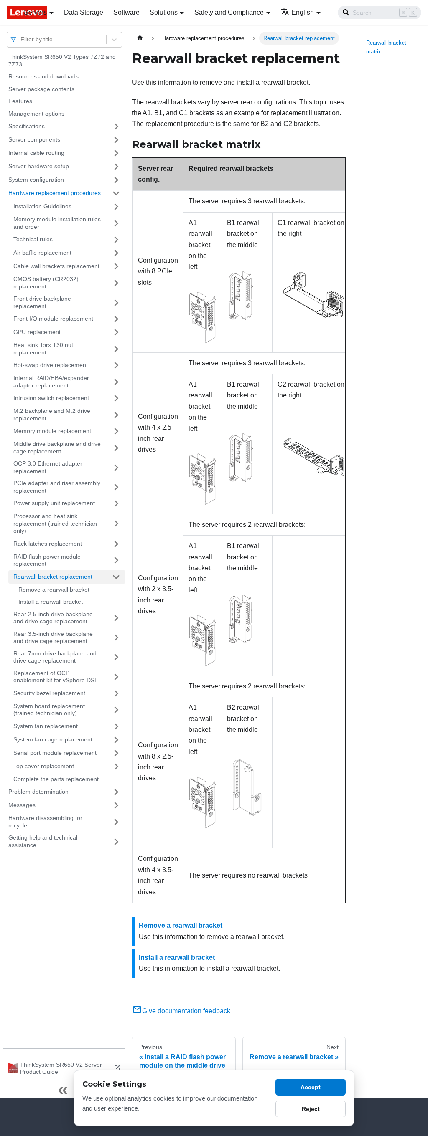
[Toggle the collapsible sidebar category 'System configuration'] (116, 180)
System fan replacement (45, 726)
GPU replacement (37, 332)
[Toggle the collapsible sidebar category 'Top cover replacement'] (116, 766)
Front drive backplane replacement (42, 302)
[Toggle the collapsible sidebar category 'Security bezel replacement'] (116, 693)
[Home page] (140, 38)
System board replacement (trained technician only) (49, 710)
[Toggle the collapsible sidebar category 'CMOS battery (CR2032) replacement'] (116, 283)
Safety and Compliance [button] (229, 12)
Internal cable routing (36, 152)
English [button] (302, 12)
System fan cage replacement (52, 739)
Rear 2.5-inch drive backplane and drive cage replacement (53, 618)
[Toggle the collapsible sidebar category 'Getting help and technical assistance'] (116, 841)
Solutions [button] (164, 12)
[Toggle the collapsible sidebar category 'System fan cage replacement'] (116, 739)
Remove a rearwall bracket (53, 589)
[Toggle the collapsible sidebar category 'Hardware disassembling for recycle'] (116, 822)
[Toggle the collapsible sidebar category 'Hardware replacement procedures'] (116, 193)
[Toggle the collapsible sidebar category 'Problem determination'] (116, 792)
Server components (34, 139)
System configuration (36, 179)
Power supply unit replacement (54, 503)
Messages (22, 805)
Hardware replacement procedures (54, 193)
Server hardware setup (38, 166)
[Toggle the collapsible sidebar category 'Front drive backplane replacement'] (116, 302)
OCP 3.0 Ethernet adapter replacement (47, 467)
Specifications (26, 126)
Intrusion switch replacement (51, 398)
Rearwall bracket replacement (52, 576)
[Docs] (9, 12)
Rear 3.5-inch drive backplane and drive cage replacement (53, 637)
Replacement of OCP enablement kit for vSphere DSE (55, 677)
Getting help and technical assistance (42, 841)
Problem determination (38, 791)
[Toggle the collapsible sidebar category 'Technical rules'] (116, 239)
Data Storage (83, 12)
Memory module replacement (52, 431)
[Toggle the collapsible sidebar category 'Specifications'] (116, 126)
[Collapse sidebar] (62, 1090)
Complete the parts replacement (56, 779)
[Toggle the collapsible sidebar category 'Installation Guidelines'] (116, 206)
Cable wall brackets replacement (56, 266)
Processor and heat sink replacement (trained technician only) (55, 523)
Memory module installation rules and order (57, 223)
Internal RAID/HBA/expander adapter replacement (51, 381)
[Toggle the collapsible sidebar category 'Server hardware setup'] (116, 166)
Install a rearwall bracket (50, 601)
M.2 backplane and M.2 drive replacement (51, 414)
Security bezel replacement (49, 693)
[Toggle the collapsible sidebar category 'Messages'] (116, 805)
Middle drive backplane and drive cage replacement (57, 447)
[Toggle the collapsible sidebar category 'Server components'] (116, 140)
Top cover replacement (43, 766)
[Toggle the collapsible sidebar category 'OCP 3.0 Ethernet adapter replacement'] (116, 467)
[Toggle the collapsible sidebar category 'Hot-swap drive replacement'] (116, 365)
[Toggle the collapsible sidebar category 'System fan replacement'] (116, 726)
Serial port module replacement (55, 752)
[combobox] (21, 39)
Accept (311, 1087)
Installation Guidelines (42, 206)
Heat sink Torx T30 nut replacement (43, 349)
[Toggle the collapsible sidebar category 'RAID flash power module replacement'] (116, 560)
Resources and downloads (43, 76)
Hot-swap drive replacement (50, 365)
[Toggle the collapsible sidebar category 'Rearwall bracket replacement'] (116, 577)
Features (20, 101)
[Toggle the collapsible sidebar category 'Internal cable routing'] (116, 153)
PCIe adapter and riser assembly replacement (56, 487)
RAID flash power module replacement (47, 560)
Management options (36, 113)
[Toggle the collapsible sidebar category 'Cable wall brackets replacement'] (116, 266)
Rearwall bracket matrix (386, 47)
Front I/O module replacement (53, 318)
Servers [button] (35, 12)
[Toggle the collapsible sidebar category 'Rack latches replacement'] (116, 544)
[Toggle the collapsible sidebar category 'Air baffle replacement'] (116, 253)
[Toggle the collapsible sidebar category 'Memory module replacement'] (116, 431)
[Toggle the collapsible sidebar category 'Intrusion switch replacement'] (116, 398)
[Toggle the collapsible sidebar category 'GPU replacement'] (116, 332)
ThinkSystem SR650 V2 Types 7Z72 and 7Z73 (62, 60)
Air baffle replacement (42, 252)
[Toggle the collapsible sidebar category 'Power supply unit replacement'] (116, 503)
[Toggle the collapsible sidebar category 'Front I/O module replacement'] (116, 319)
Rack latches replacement (47, 543)
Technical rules (33, 239)
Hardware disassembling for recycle (45, 822)
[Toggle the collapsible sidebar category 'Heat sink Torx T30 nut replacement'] (116, 349)
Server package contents (41, 89)
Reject (311, 1109)
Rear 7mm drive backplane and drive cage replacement (55, 657)
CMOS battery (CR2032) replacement (46, 283)
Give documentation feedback (186, 1011)
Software (126, 12)
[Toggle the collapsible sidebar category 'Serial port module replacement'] (116, 753)
